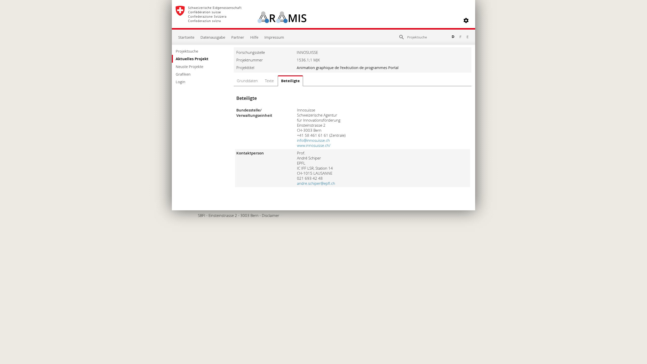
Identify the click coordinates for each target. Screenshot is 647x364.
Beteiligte (290, 80)
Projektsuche (187, 51)
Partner (237, 37)
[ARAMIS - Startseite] (241, 20)
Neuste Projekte (189, 66)
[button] (466, 20)
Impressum (274, 37)
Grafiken (183, 74)
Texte (269, 80)
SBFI (201, 215)
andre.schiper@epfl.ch (316, 183)
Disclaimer (270, 215)
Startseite (186, 37)
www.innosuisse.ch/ (313, 145)
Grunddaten (247, 80)
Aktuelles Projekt (192, 58)
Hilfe (254, 37)
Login (180, 81)
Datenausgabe (212, 37)
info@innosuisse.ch (313, 140)
